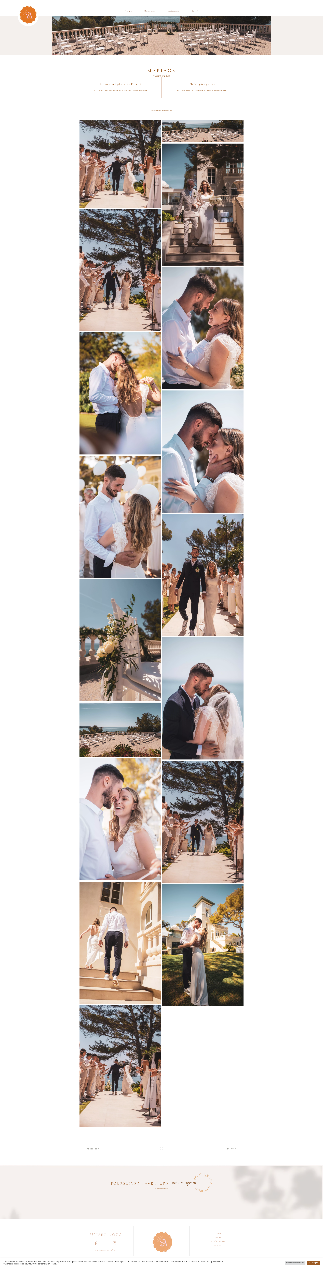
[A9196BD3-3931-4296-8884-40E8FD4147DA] (120, 640)
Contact (217, 1245)
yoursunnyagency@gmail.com (105, 1250)
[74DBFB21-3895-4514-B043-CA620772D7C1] (120, 517)
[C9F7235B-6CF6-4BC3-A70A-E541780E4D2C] (120, 819)
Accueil (210, 35)
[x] (120, 164)
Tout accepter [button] (313, 1263)
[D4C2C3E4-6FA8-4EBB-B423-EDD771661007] (203, 822)
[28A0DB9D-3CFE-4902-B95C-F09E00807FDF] (203, 451)
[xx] (203, 131)
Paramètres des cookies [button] (295, 1263)
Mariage (218, 35)
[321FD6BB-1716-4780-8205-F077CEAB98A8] (203, 575)
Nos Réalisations (217, 1241)
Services (217, 1237)
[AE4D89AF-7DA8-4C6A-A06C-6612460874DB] (203, 698)
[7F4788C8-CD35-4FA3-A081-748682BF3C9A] (120, 393)
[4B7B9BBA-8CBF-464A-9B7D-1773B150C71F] (203, 328)
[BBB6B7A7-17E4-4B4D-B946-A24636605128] (120, 730)
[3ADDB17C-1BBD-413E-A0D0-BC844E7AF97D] (120, 270)
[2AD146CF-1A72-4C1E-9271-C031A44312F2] (203, 205)
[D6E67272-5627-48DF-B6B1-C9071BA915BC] (120, 943)
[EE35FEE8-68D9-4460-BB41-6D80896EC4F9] (120, 1066)
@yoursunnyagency (161, 1188)
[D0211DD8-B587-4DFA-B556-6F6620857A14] (203, 945)
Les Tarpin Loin (166, 111)
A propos (217, 1234)
